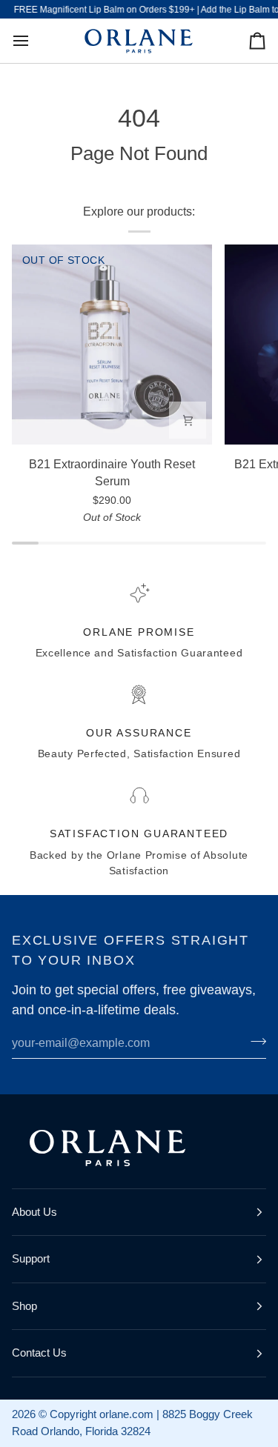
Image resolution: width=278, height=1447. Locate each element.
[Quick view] (187, 420)
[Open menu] (34, 41)
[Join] (254, 1041)
